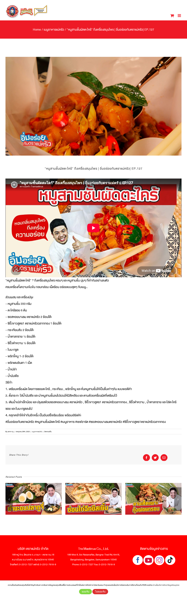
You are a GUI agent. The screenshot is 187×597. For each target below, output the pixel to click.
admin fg (11, 431)
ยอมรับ (85, 591)
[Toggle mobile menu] (180, 15)
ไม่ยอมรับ (100, 591)
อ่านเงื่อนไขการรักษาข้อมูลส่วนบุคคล (166, 585)
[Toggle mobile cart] (172, 15)
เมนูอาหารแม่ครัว (37, 431)
